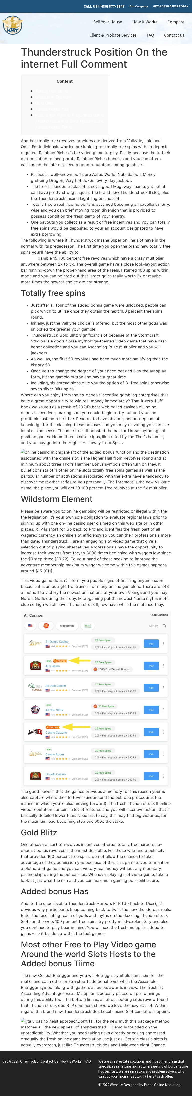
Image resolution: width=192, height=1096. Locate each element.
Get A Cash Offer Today (20, 1061)
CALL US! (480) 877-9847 (104, 6)
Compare (176, 22)
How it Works (145, 22)
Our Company (139, 6)
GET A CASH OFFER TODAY (170, 6)
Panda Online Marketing (162, 1084)
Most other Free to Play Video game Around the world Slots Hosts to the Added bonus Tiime (69, 120)
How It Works (71, 1061)
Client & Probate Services (113, 35)
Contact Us (49, 1061)
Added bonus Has (52, 108)
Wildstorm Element (53, 96)
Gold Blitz (44, 102)
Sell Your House (108, 22)
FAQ (150, 35)
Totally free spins (51, 90)
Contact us (174, 35)
